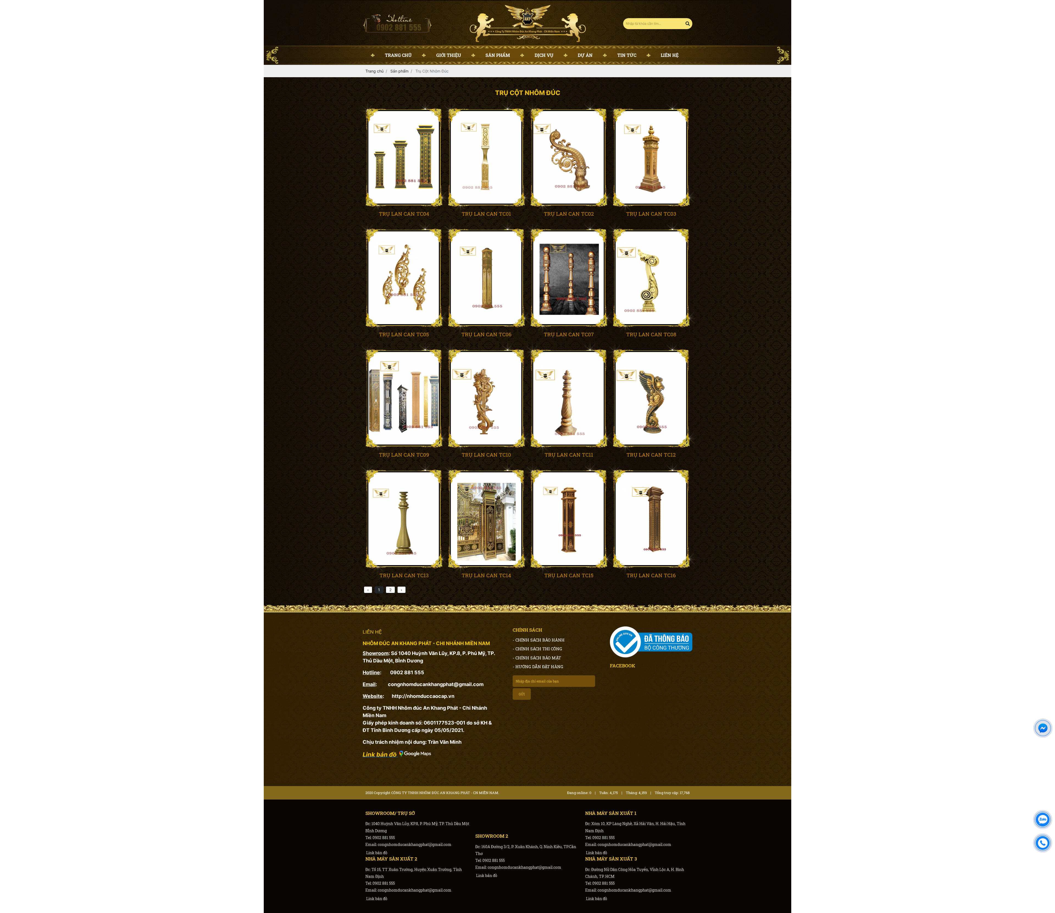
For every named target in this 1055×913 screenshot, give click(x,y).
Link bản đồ (376, 852)
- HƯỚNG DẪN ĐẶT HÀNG (538, 666)
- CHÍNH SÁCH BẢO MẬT (537, 658)
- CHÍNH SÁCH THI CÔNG (537, 648)
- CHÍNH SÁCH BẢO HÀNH (539, 640)
